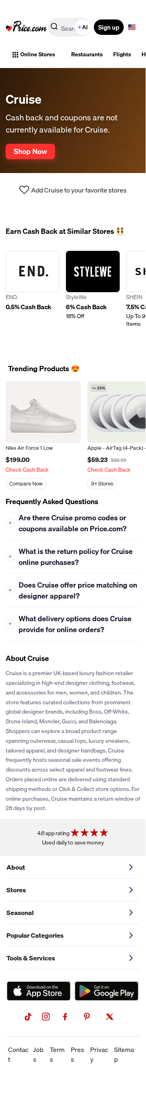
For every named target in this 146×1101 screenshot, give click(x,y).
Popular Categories (34, 935)
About (15, 867)
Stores (16, 890)
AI (85, 27)
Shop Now (30, 151)
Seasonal (20, 912)
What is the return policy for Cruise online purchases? (70, 557)
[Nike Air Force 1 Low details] (43, 412)
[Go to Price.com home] (26, 27)
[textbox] (131, 27)
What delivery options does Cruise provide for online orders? (70, 624)
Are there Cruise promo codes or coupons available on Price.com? (67, 523)
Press (77, 1054)
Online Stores (37, 54)
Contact (18, 1054)
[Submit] (54, 29)
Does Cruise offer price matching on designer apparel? (73, 590)
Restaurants (87, 54)
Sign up (108, 27)
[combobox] (70, 27)
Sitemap (124, 1054)
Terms (57, 1054)
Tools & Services (30, 958)
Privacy (99, 1054)
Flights (122, 54)
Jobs (38, 1054)
